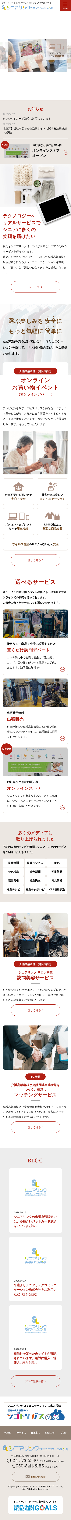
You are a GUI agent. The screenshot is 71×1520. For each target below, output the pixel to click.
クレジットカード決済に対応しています (27, 116)
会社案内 (35, 1432)
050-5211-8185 (30, 1466)
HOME (7, 1432)
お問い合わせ (38, 1476)
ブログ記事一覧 (34, 1381)
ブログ (63, 1432)
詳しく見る (34, 560)
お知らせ (49, 1432)
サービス (34, 287)
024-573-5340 (24, 1460)
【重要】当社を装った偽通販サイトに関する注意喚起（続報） (35, 128)
